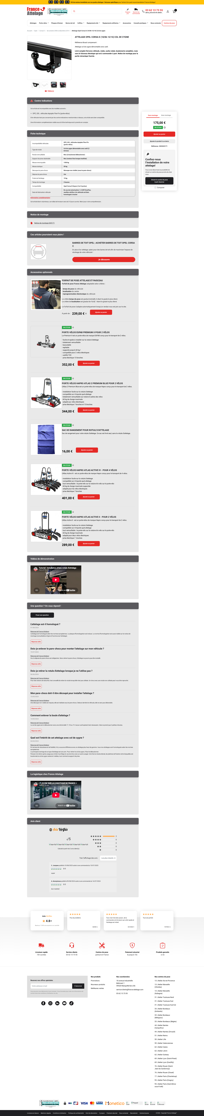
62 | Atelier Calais (161, 1047)
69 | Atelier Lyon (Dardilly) (164, 1062)
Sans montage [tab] (153, 115)
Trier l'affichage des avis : (88, 858)
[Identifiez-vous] (167, 11)
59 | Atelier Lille (160, 1039)
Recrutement (133, 1113)
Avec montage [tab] (166, 115)
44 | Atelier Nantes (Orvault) (165, 1032)
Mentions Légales (46, 1113)
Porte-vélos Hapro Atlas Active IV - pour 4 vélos (89, 470)
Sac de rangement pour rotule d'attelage (85, 430)
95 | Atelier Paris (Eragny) (164, 1080)
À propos (102, 1113)
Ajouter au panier (101, 312)
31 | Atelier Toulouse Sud (164, 1001)
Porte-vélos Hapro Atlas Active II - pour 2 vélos (89, 517)
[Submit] (74, 11)
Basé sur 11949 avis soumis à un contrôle (47, 925)
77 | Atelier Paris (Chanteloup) (166, 1076)
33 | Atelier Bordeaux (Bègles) (166, 1021)
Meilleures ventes (97, 988)
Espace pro (127, 12)
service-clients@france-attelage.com (129, 990)
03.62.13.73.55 (122, 993)
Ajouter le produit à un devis (159, 141)
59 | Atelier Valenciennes (164, 1043)
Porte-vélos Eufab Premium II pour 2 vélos (86, 332)
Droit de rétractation (91, 1113)
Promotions (95, 981)
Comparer (160, 188)
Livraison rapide (41, 952)
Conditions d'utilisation (59, 1113)
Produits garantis (162, 952)
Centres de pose (102, 952)
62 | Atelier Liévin (161, 1051)
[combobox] (96, 11)
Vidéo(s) (50, 91)
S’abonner (78, 986)
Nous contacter (123, 1113)
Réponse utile (36, 642)
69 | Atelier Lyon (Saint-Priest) (166, 1058)
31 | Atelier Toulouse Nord (164, 997)
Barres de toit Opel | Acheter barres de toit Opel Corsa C (103, 244)
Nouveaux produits (98, 984)
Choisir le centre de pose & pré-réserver (159, 181)
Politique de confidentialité (76, 1113)
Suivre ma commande (136, 12)
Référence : (155, 146)
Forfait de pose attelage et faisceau (82, 280)
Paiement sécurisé (132, 952)
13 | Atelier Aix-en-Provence (165, 981)
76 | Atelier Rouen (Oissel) (164, 1072)
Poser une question (42, 615)
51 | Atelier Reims (161, 1035)
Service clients (71, 952)
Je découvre (104, 259)
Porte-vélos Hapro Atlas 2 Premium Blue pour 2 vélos (92, 383)
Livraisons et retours (33, 1113)
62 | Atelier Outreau (162, 1055)
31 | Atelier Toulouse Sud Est (165, 1005)
